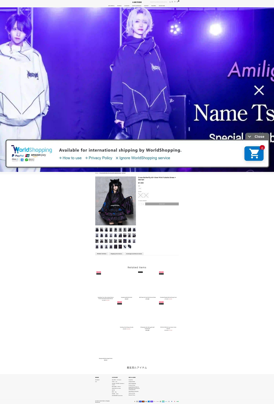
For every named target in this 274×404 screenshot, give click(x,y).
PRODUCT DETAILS (101, 253)
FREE (140, 188)
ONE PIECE (116, 388)
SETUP (113, 390)
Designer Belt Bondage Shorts (105, 358)
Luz (96, 381)
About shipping (132, 383)
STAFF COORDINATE (136, 5)
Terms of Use (132, 393)
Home (96, 173)
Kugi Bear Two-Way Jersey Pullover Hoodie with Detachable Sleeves (106, 298)
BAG (114, 392)
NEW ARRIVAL (111, 5)
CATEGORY (126, 5)
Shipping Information (116, 253)
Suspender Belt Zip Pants (126, 297)
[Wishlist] (175, 2)
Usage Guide (162, 5)
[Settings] (172, 2)
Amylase (97, 379)
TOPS (114, 381)
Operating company (133, 391)
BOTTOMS (116, 386)
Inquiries (153, 5)
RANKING (119, 5)
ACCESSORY (117, 395)
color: (140, 191)
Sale (99, 272)
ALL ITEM (116, 379)
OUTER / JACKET (118, 384)
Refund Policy (132, 395)
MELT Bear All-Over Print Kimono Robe (147, 297)
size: (139, 186)
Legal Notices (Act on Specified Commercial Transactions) (134, 388)
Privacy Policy (132, 385)
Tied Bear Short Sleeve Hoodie (126, 327)
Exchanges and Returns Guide (134, 253)
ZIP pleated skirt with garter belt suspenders (147, 328)
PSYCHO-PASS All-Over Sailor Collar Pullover (168, 328)
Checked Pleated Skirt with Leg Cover (168, 297)
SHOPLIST (146, 5)
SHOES (115, 393)
